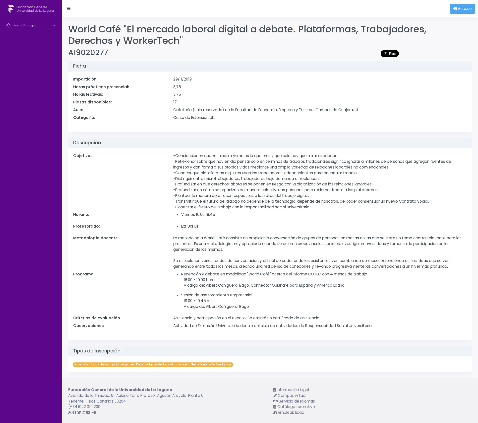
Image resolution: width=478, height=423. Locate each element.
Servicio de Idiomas (296, 401)
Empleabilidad (290, 412)
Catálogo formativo (295, 406)
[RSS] (69, 412)
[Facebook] (74, 412)
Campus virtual (291, 395)
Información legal (292, 389)
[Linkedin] (83, 412)
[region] (31, 220)
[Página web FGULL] (94, 412)
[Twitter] (79, 412)
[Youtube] (88, 412)
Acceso (464, 8)
